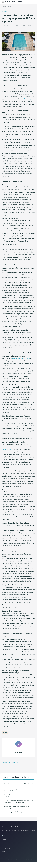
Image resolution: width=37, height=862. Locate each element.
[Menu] (33, 1)
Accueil (4, 6)
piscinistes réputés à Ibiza (21, 358)
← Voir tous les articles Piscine (11, 763)
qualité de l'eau (7, 449)
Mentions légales (6, 848)
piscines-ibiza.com (28, 99)
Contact (4, 851)
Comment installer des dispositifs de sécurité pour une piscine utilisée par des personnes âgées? (18, 801)
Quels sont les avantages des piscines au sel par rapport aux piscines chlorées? (16, 807)
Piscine (9, 6)
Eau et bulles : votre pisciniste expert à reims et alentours (16, 795)
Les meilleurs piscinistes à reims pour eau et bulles (17, 812)
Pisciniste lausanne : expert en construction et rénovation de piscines (16, 789)
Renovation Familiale (12, 2)
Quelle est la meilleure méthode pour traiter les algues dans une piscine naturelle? (18, 784)
